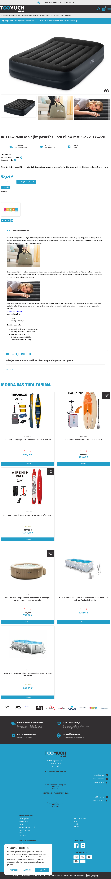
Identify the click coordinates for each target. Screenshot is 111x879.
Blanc (27, 707)
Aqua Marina (28, 436)
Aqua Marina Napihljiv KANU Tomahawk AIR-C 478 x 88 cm (27, 440)
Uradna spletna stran (14, 311)
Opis (8, 230)
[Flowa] (72, 707)
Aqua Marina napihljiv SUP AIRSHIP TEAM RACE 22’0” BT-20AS (27, 515)
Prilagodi (14, 870)
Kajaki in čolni (23, 822)
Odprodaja (22, 836)
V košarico (28, 464)
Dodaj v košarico (26, 182)
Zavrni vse (28, 870)
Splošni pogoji (23, 844)
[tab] (8, 230)
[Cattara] (50, 707)
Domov (3, 15)
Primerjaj (6, 187)
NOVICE (75, 824)
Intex (27, 594)
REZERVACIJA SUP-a (79, 818)
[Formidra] (82, 708)
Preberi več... (10, 370)
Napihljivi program (13, 15)
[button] (99, 9)
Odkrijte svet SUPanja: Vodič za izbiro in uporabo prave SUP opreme (39, 360)
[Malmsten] (104, 708)
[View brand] (11, 209)
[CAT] (39, 707)
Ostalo (21, 833)
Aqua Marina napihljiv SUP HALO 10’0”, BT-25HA (83, 440)
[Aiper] (7, 707)
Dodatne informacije (21, 230)
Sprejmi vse (42, 870)
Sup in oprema (24, 819)
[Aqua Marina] (18, 708)
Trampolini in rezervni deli (27, 827)
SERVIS (75, 821)
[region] (28, 859)
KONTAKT (76, 827)
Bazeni (21, 824)
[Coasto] (61, 708)
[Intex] (93, 708)
